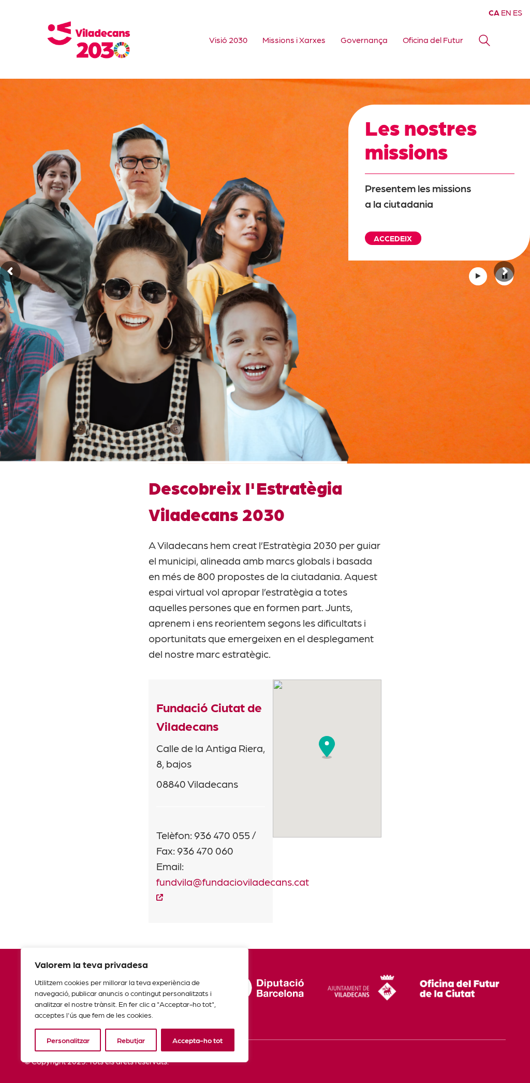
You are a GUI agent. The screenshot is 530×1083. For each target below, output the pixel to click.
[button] (327, 747)
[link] (91, 39)
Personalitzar (68, 1040)
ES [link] (517, 12)
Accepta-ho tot (197, 1040)
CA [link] (494, 12)
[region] (134, 1004)
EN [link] (506, 12)
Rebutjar (131, 1040)
